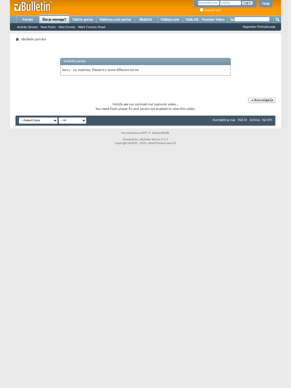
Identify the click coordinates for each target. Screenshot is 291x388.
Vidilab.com (170, 20)
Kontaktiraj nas (224, 120)
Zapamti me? (212, 10)
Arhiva (255, 120)
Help (266, 4)
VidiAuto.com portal (115, 20)
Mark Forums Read (91, 27)
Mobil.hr (146, 20)
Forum (27, 20)
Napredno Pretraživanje (259, 26)
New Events (67, 27)
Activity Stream (27, 27)
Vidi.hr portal (82, 20)
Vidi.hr (243, 120)
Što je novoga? (54, 20)
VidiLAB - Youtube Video (205, 20)
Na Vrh (267, 120)
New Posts (48, 27)
